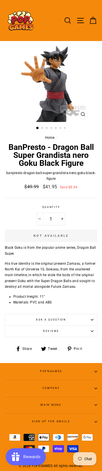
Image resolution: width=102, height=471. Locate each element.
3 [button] (47, 128)
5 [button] (56, 128)
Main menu (51, 404)
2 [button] (42, 128)
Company (51, 388)
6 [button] (61, 128)
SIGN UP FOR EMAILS (51, 421)
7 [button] (65, 128)
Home (50, 138)
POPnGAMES (51, 371)
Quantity (51, 207)
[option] (51, 81)
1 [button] (37, 128)
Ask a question (51, 319)
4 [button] (51, 128)
